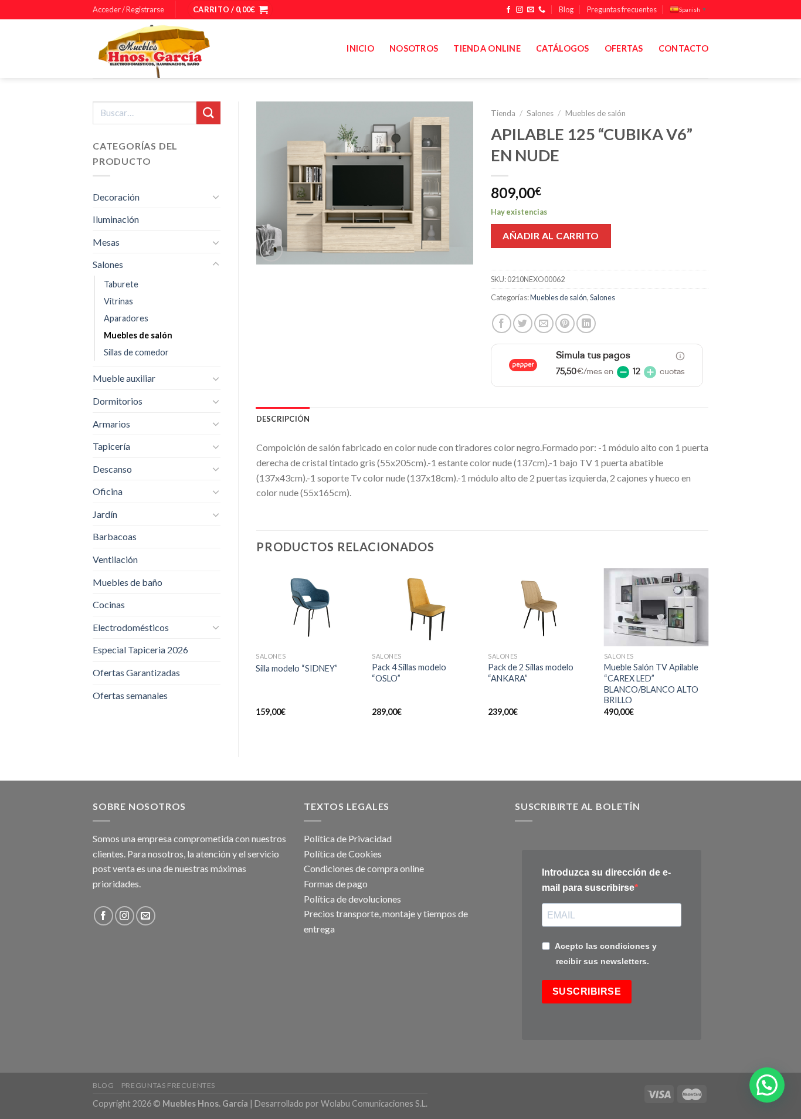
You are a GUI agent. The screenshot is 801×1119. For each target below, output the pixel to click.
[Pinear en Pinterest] (565, 323)
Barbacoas (115, 536)
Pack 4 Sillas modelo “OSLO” (409, 672)
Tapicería (111, 446)
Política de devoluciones (352, 898)
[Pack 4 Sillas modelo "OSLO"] (424, 607)
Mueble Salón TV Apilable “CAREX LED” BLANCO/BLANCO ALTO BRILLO (651, 683)
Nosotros (413, 48)
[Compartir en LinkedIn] (586, 323)
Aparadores (126, 318)
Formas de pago (336, 883)
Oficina (108, 491)
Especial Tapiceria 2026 (140, 649)
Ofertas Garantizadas (136, 672)
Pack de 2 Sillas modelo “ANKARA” (530, 672)
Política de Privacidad (348, 838)
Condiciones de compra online (364, 868)
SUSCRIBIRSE (586, 991)
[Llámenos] (541, 10)
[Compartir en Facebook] (501, 323)
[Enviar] (208, 112)
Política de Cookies (343, 853)
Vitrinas (118, 301)
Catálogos (562, 48)
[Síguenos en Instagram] (519, 10)
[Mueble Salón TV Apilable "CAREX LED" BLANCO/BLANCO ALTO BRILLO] (656, 607)
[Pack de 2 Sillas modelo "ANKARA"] (540, 607)
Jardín (105, 514)
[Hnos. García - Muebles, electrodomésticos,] (181, 48)
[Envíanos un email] (530, 10)
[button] (767, 1085)
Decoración (116, 196)
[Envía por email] (544, 323)
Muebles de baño (127, 582)
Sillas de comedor (136, 352)
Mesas (106, 241)
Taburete (121, 284)
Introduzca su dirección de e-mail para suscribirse (606, 880)
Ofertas (624, 48)
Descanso (112, 468)
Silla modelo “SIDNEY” (297, 668)
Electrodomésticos (131, 627)
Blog (566, 9)
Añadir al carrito (551, 235)
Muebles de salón (138, 335)
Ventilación (115, 559)
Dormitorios (117, 400)
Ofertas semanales (130, 695)
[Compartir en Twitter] (522, 323)
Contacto (683, 48)
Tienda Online (487, 48)
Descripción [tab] (283, 418)
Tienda (503, 113)
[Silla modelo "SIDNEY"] (308, 607)
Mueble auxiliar (124, 378)
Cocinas (109, 604)
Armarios (111, 423)
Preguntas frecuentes (622, 9)
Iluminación (116, 219)
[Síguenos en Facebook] (508, 10)
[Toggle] (215, 196)
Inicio (360, 48)
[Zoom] (271, 250)
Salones (108, 264)
